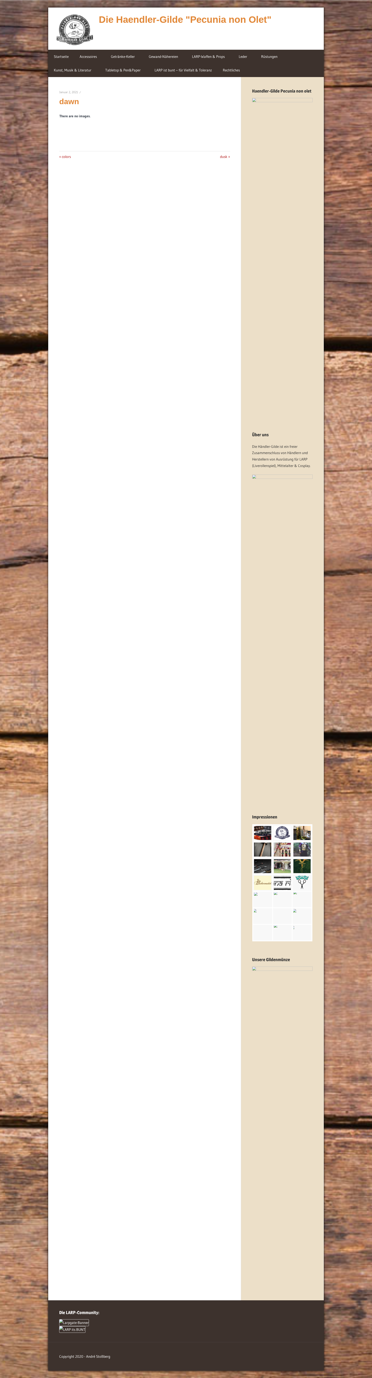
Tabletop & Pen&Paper (123, 70)
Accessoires (88, 56)
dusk (225, 156)
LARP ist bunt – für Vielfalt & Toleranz (183, 70)
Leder (243, 56)
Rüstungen (269, 56)
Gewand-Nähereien (163, 56)
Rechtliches (231, 70)
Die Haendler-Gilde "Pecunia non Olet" (185, 19)
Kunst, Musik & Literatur (72, 70)
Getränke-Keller (123, 56)
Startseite (61, 56)
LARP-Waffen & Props (208, 56)
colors (66, 156)
